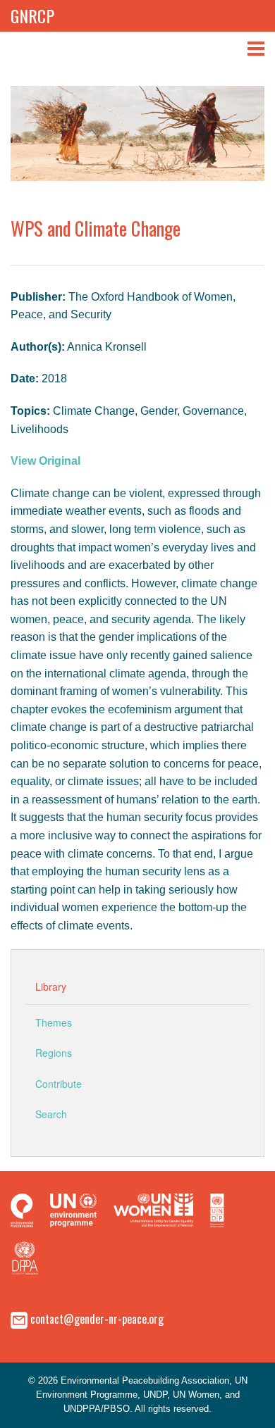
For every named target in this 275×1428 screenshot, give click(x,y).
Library (50, 986)
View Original (45, 461)
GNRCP (32, 15)
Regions (53, 1053)
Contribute (58, 1084)
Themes (53, 1022)
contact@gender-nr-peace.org (97, 1318)
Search (51, 1114)
